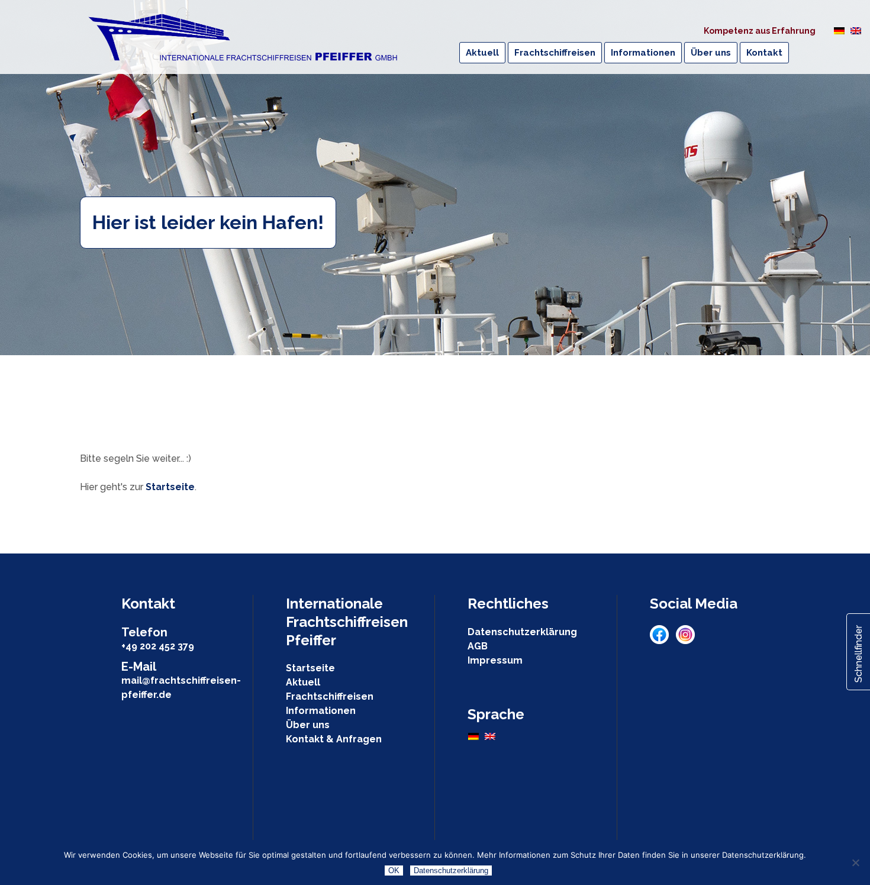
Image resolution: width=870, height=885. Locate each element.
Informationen (321, 710)
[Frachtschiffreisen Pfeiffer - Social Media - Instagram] (685, 640)
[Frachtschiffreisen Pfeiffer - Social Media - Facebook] (663, 640)
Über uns (308, 724)
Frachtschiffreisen (329, 696)
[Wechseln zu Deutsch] (839, 30)
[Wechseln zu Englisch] (856, 30)
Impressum (495, 660)
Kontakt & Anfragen (334, 739)
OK (393, 870)
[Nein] (855, 862)
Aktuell (303, 682)
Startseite (170, 487)
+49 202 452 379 (157, 646)
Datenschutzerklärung (522, 632)
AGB (478, 646)
